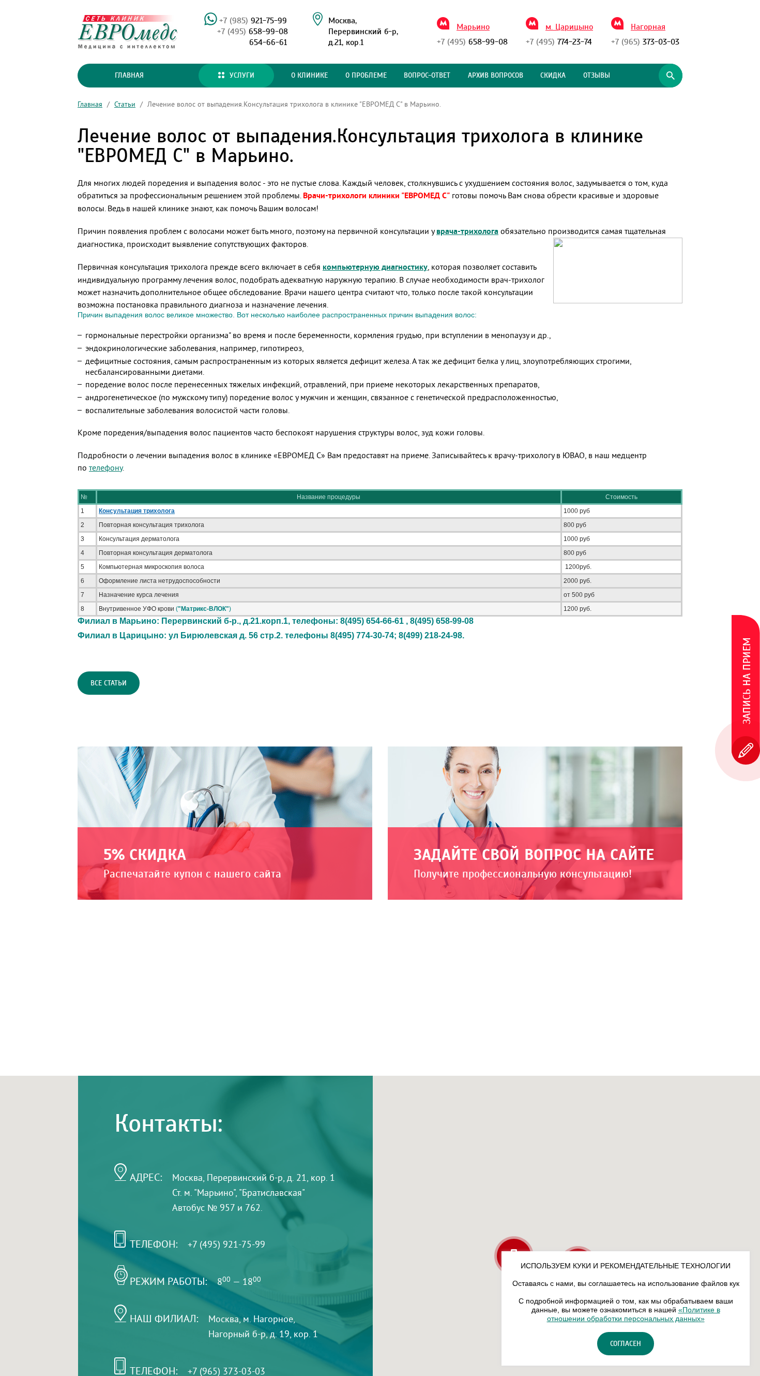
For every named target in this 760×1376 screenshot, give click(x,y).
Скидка (553, 75)
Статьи (124, 104)
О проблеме (366, 75)
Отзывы (596, 75)
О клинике (309, 75)
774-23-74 (559, 42)
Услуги (242, 75)
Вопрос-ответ (427, 75)
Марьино (473, 27)
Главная (129, 75)
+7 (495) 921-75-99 (226, 1244)
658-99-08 (252, 31)
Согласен (625, 1344)
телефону (106, 467)
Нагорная (648, 27)
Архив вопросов (495, 75)
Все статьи (108, 683)
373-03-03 (645, 42)
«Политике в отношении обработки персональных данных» (633, 1314)
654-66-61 (268, 42)
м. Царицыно (569, 27)
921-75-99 (253, 21)
